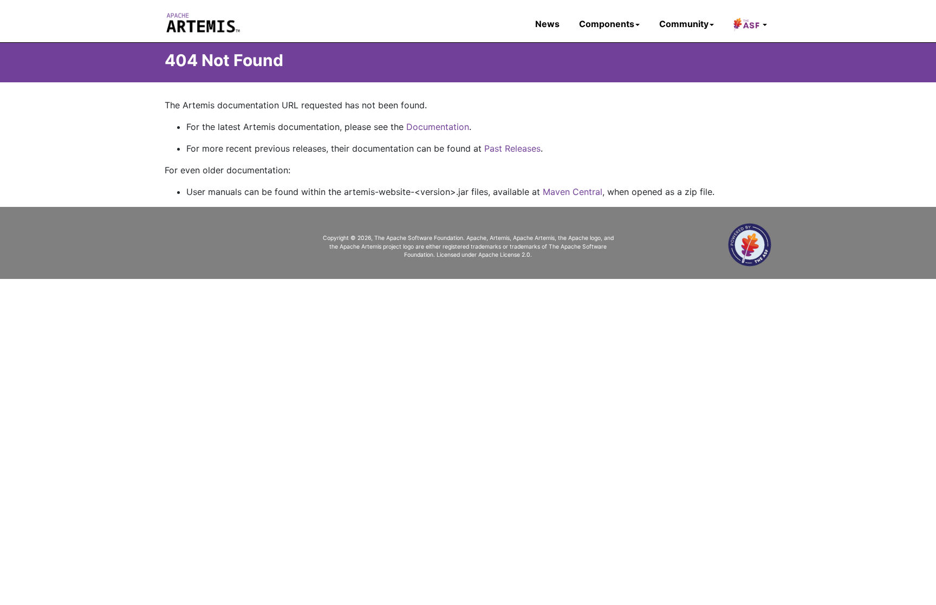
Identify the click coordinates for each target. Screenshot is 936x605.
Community (683, 23)
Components (606, 23)
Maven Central (572, 191)
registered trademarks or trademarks (491, 246)
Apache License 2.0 (504, 254)
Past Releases (512, 148)
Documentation (437, 126)
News (547, 23)
